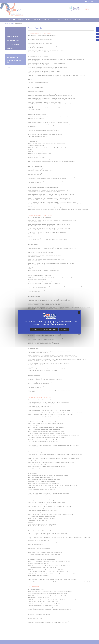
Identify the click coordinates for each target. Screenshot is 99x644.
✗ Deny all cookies (50, 329)
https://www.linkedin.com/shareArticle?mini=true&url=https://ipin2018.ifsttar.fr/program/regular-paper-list (97, 40)
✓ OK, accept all (36, 329)
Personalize (64, 329)
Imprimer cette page (97, 28)
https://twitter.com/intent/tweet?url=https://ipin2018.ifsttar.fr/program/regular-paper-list (97, 37)
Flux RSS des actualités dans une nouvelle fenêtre (97, 31)
